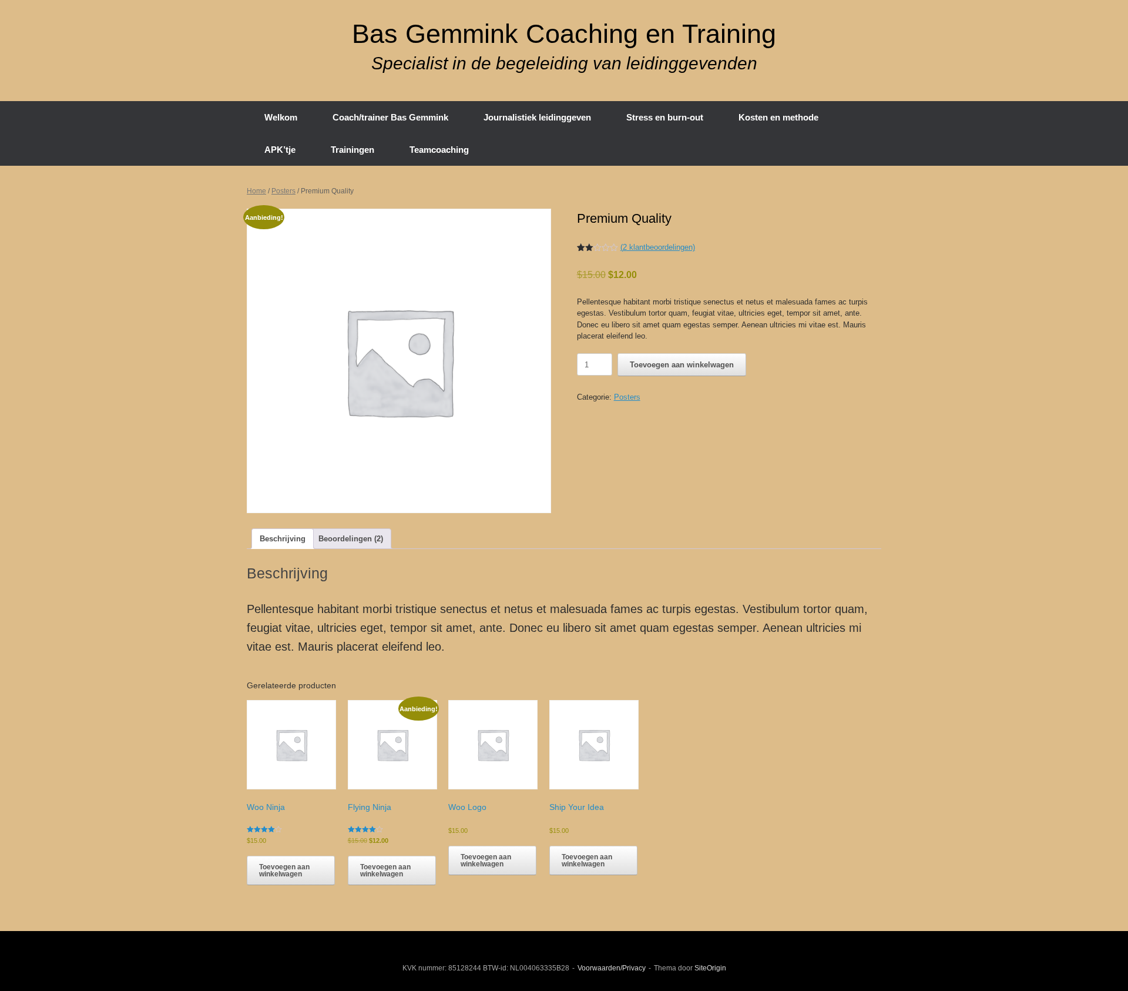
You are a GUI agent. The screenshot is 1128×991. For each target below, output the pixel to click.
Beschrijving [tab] (283, 538)
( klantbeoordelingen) (657, 247)
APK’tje (280, 150)
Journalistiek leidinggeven (537, 117)
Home (256, 191)
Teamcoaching (439, 150)
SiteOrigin (710, 968)
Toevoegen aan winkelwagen (682, 364)
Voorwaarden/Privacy (612, 968)
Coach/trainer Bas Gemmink (390, 117)
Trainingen (352, 150)
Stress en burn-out (664, 117)
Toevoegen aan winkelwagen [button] (284, 870)
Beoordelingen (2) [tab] (350, 538)
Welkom (280, 117)
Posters (283, 191)
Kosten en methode (778, 117)
